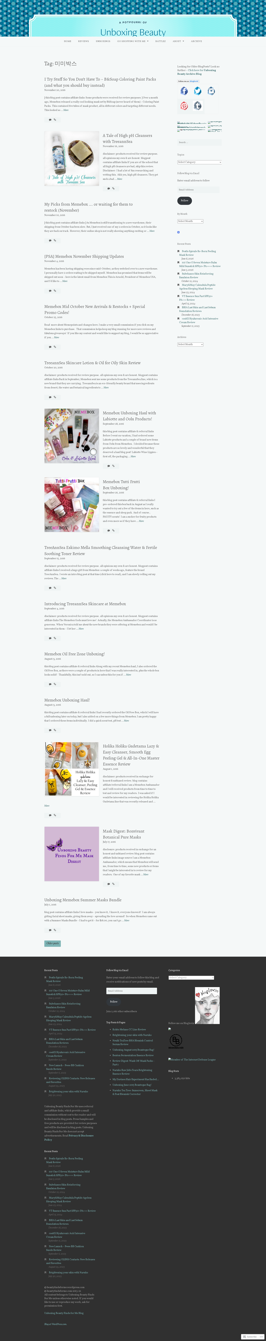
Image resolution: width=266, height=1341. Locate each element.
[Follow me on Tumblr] (198, 110)
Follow (184, 200)
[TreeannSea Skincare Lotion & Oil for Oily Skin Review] (55, 397)
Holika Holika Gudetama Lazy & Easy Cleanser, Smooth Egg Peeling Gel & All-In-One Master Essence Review (131, 755)
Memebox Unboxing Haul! (67, 700)
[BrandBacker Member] (176, 1048)
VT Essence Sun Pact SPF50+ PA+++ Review (72, 1030)
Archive (196, 41)
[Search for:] (199, 142)
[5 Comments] (50, 638)
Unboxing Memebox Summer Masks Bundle (82, 900)
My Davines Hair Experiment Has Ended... (136, 1079)
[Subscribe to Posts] (178, 232)
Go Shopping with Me (131, 41)
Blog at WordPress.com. (55, 1324)
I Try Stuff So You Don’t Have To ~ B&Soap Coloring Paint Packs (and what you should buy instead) (100, 82)
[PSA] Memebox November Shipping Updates (84, 256)
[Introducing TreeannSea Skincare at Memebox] (55, 638)
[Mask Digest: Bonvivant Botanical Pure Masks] (113, 884)
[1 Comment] (50, 291)
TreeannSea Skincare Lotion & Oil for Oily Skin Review (92, 363)
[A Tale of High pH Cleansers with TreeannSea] (113, 188)
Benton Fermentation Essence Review (133, 1055)
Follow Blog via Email (188, 173)
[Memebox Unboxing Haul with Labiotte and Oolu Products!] (113, 466)
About (177, 41)
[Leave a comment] (50, 120)
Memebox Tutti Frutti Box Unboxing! (121, 485)
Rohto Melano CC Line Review (129, 1029)
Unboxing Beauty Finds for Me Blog (64, 1313)
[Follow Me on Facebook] (184, 95)
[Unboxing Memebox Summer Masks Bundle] (55, 930)
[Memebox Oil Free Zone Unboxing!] (55, 684)
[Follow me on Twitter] (198, 95)
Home (67, 41)
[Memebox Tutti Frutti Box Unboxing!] (113, 530)
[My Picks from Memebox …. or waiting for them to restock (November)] (55, 240)
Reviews (83, 41)
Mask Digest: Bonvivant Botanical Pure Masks (123, 834)
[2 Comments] (50, 240)
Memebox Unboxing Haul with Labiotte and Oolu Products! (129, 416)
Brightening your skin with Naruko (68, 1091)
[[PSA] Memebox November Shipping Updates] (55, 291)
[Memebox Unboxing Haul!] (55, 730)
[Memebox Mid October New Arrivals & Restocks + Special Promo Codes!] (55, 347)
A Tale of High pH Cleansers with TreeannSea (127, 138)
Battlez (160, 41)
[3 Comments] (109, 188)
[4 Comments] (50, 397)
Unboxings (103, 41)
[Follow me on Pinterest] (184, 110)
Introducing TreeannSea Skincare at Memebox (85, 604)
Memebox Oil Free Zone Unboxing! (74, 654)
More (66, 110)
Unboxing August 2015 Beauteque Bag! (133, 1050)
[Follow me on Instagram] (211, 95)
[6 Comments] (50, 815)
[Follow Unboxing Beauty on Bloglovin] (188, 82)
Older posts (52, 943)
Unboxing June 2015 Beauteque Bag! (132, 1085)
